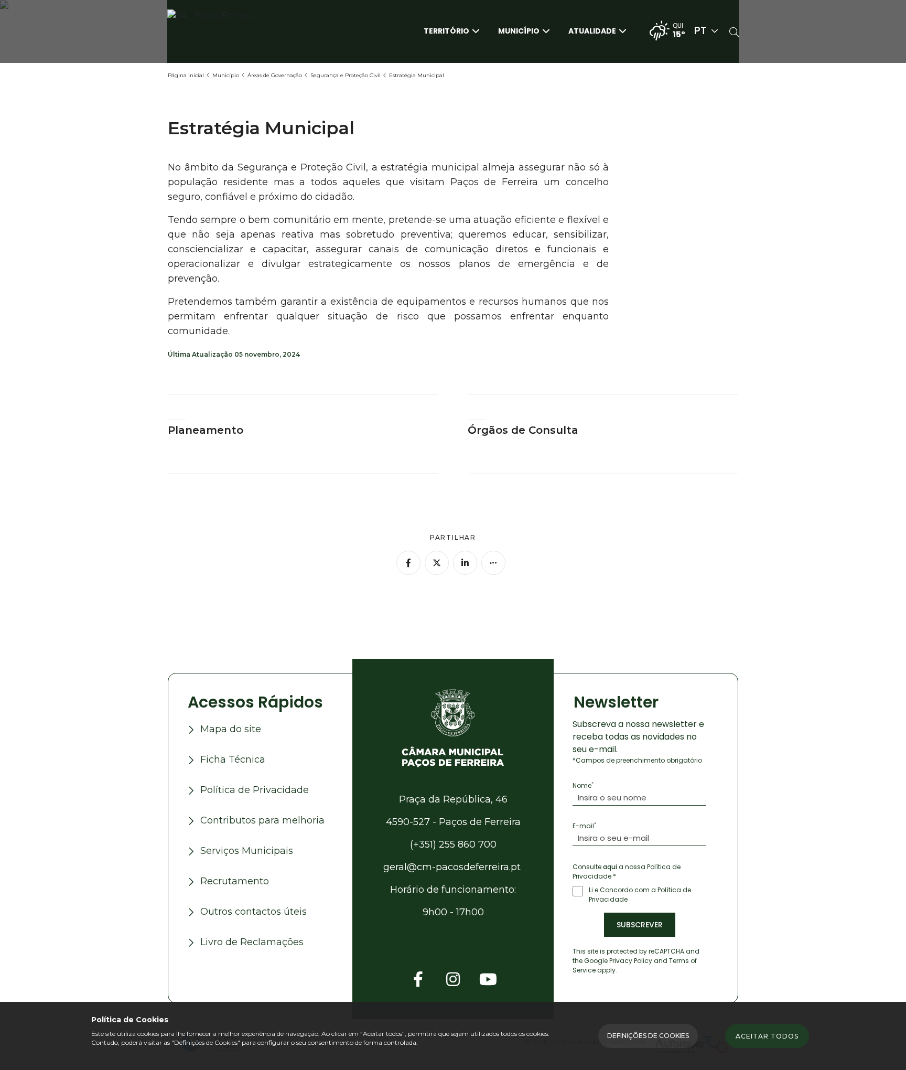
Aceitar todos (767, 1036)
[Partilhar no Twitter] (437, 563)
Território (446, 30)
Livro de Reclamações (252, 942)
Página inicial (186, 75)
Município (519, 30)
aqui (610, 866)
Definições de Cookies (648, 1036)
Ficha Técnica (232, 759)
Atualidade (592, 30)
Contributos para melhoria (262, 820)
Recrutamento (234, 881)
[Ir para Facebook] (418, 979)
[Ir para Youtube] (488, 979)
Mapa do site (230, 729)
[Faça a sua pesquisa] (734, 33)
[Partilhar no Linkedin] (465, 563)
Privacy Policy (630, 960)
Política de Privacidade (254, 790)
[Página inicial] (453, 727)
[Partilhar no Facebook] (408, 563)
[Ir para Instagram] (453, 979)
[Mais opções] (493, 563)
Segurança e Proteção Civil (345, 75)
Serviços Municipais (246, 851)
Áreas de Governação (274, 75)
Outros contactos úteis (253, 911)
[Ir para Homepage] (219, 30)
